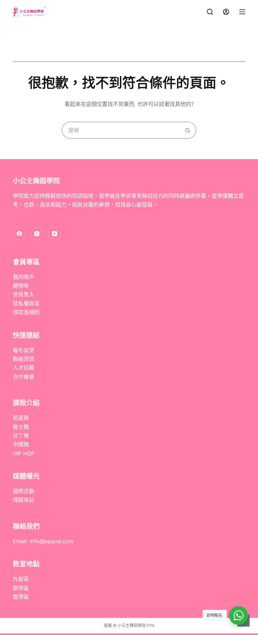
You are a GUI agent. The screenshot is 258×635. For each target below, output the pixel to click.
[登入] (226, 12)
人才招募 (23, 367)
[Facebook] (19, 233)
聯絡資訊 (23, 359)
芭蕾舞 (21, 417)
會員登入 (23, 294)
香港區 (21, 596)
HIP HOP (24, 453)
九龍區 (21, 578)
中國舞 (21, 444)
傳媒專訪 (23, 499)
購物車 (21, 285)
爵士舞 (21, 426)
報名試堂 (23, 350)
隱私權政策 (26, 303)
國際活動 (23, 491)
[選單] (242, 12)
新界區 (21, 588)
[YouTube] (54, 233)
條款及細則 (26, 312)
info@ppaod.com (51, 541)
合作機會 (23, 376)
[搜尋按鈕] (187, 130)
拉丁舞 (21, 435)
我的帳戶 (23, 276)
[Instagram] (37, 233)
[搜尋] (210, 12)
